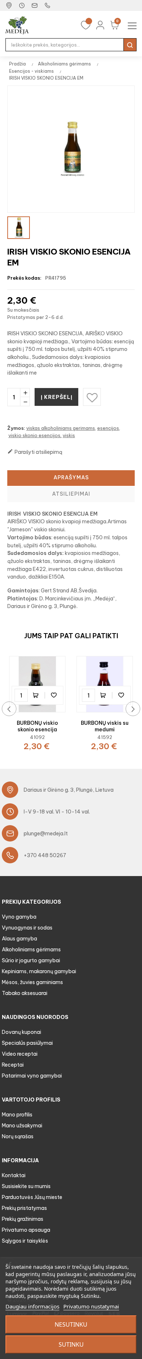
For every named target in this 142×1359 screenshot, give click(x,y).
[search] (130, 44)
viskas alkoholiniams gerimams (60, 428)
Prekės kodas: (24, 278)
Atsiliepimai (71, 494)
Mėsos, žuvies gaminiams (32, 982)
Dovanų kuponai (21, 1032)
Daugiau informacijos (32, 1306)
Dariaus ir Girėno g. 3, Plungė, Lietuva (69, 790)
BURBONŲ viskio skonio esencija (37, 726)
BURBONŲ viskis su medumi (105, 726)
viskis (69, 435)
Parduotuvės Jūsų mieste (32, 1197)
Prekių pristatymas (24, 1208)
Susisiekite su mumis (26, 1186)
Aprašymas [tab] (71, 477)
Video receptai (20, 1054)
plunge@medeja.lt (46, 833)
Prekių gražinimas (22, 1219)
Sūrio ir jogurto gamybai (31, 960)
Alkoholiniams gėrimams (31, 949)
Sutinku (71, 1344)
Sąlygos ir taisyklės (25, 1241)
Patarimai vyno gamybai (32, 1075)
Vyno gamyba (19, 917)
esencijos (108, 428)
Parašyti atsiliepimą (34, 451)
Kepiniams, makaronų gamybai (39, 971)
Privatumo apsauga (26, 1230)
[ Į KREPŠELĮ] (37, 695)
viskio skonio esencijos (34, 435)
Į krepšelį (56, 397)
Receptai (13, 1065)
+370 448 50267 (45, 855)
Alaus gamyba (19, 938)
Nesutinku (71, 1324)
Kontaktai (13, 1175)
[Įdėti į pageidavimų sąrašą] (54, 695)
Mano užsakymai (22, 1125)
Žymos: (16, 428)
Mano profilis (17, 1114)
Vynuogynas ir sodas (27, 927)
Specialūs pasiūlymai (27, 1043)
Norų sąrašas (17, 1136)
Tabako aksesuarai (24, 993)
